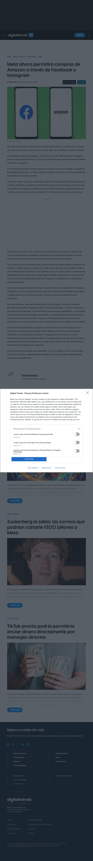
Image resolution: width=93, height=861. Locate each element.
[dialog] (46, 430)
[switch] (76, 434)
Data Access (46, 468)
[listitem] (46, 429)
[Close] (88, 393)
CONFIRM (29, 459)
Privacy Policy (60, 468)
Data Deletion (33, 468)
